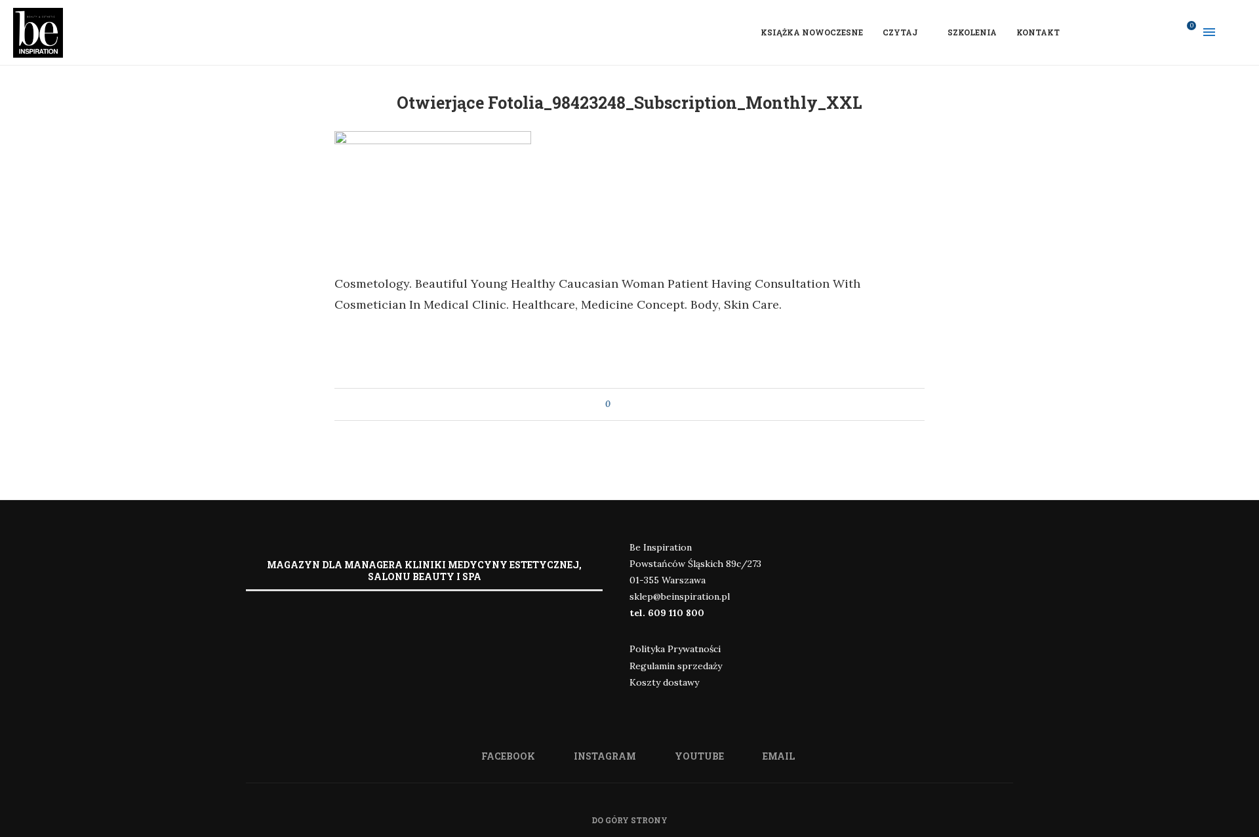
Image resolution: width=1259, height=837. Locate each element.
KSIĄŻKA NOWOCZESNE (812, 32)
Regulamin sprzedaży (676, 666)
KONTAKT (1038, 32)
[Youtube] (1148, 32)
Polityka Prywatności (675, 649)
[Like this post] (617, 404)
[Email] (1165, 32)
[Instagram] (1131, 32)
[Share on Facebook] (632, 404)
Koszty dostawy (664, 682)
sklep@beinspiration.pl (680, 596)
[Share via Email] (645, 404)
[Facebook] (1114, 32)
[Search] (1239, 32)
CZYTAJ (900, 32)
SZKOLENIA (972, 32)
